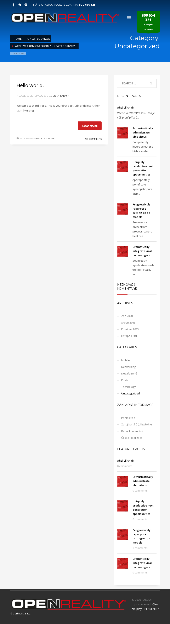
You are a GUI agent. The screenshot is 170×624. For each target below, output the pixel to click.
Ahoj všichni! (125, 107)
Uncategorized (45, 138)
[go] (151, 83)
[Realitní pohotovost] (26, 5)
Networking (128, 367)
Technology (128, 387)
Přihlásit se (128, 418)
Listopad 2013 (129, 336)
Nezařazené (129, 373)
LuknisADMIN (61, 95)
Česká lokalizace (131, 438)
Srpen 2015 (128, 322)
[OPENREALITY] (20, 5)
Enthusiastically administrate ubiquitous (142, 132)
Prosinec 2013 (130, 329)
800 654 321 (87, 4)
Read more (89, 125)
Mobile (125, 360)
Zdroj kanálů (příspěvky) (136, 424)
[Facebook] (13, 5)
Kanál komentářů (132, 431)
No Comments (93, 139)
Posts (124, 380)
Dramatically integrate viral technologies (142, 251)
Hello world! (30, 85)
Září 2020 (127, 316)
